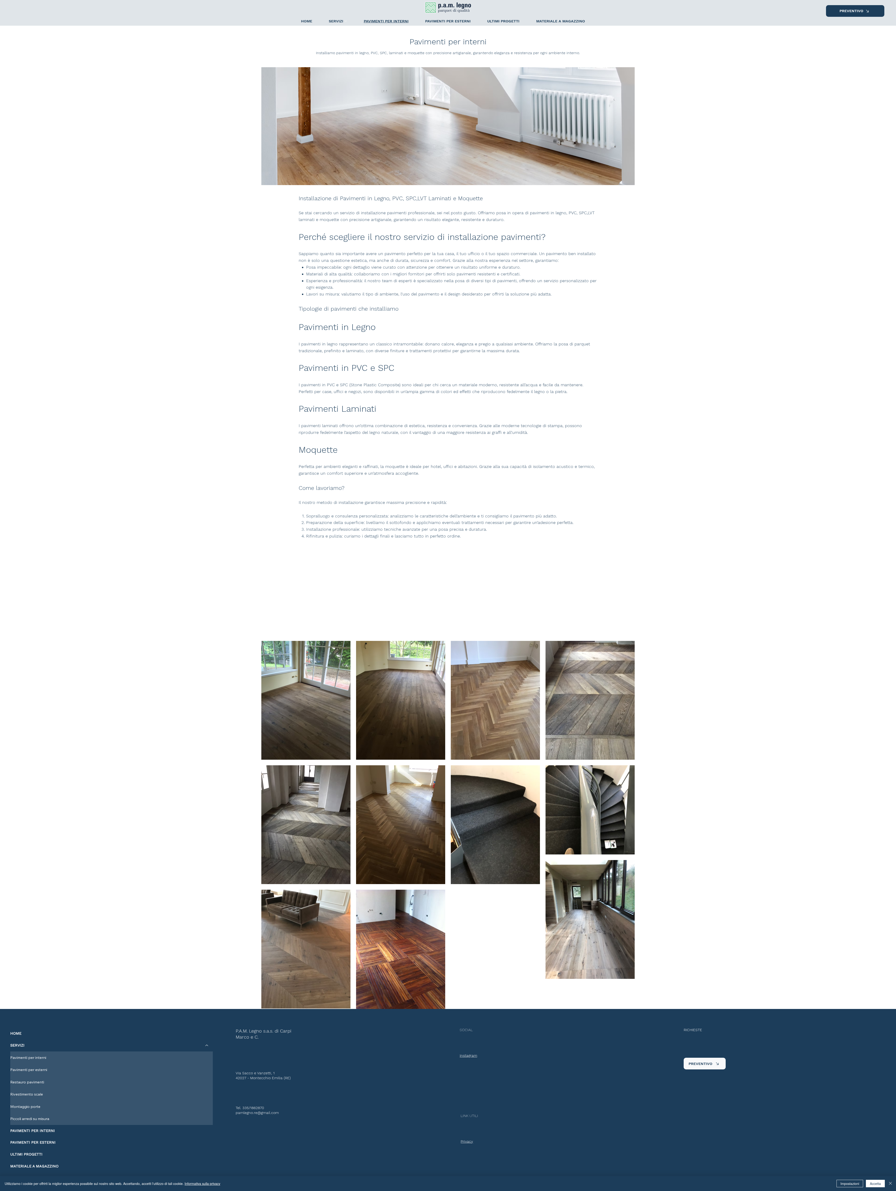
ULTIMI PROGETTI (26, 1154)
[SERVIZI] (207, 1045)
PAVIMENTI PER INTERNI (32, 1130)
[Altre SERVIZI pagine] (346, 21)
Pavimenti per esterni (28, 1069)
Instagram (468, 1055)
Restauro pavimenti (27, 1082)
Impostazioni (849, 1183)
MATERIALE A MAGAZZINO (34, 1166)
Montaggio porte (25, 1106)
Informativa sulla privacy (202, 1183)
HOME (15, 1033)
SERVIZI (17, 1045)
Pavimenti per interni (28, 1057)
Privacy (467, 1141)
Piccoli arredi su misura (29, 1118)
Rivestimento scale (26, 1094)
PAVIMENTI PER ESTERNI (33, 1142)
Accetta (875, 1183)
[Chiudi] (890, 1183)
